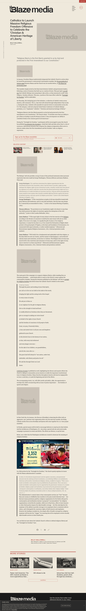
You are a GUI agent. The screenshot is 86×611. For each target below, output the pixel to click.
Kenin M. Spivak (37, 570)
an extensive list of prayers (33, 124)
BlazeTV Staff (14, 570)
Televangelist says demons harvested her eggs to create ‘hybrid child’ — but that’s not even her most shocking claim (68, 148)
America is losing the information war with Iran (26, 148)
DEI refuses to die (39, 573)
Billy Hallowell (16, 43)
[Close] (84, 605)
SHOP (73, 10)
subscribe (82, 1)
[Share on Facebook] (37, 530)
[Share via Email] (45, 530)
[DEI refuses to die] (43, 563)
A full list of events (22, 371)
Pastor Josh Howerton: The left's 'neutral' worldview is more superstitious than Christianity (19, 575)
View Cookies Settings (66, 605)
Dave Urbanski (60, 570)
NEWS (73, 6)
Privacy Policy (26, 138)
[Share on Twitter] (41, 530)
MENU (81, 7)
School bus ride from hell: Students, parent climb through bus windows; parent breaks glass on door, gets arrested (65, 575)
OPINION (74, 7)
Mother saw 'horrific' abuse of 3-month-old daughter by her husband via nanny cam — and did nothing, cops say (47, 148)
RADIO (73, 8)
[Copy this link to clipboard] (48, 530)
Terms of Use (32, 138)
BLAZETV (74, 9)
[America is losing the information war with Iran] (17, 150)
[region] (43, 605)
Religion (66, 216)
